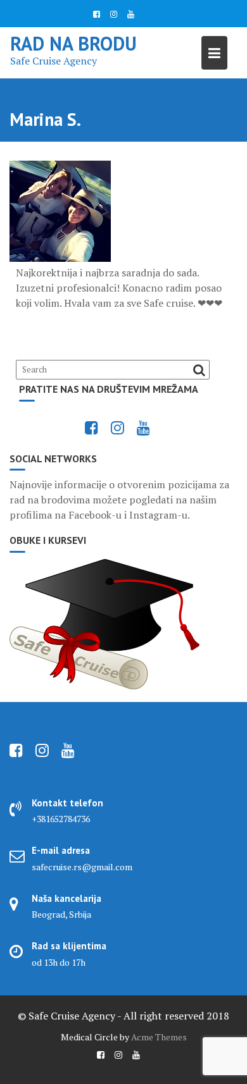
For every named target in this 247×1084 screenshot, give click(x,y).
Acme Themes (159, 1037)
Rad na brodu (73, 43)
